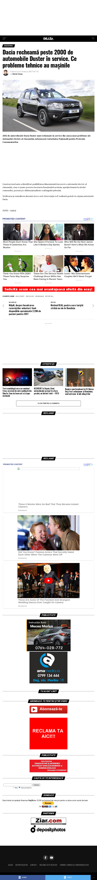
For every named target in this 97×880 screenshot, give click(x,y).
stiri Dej (49, 296)
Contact (33, 865)
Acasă (10, 865)
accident (21, 296)
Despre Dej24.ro (21, 865)
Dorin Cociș (17, 74)
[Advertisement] (48, 17)
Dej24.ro (30, 296)
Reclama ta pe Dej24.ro (48, 865)
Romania (40, 296)
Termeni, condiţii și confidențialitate (74, 865)
